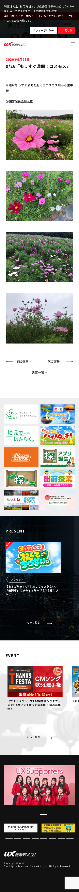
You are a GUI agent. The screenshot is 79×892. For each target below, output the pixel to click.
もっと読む (33, 622)
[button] (43, 814)
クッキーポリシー (43, 30)
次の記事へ (55, 361)
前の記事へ (24, 361)
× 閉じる (66, 30)
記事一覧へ (39, 372)
